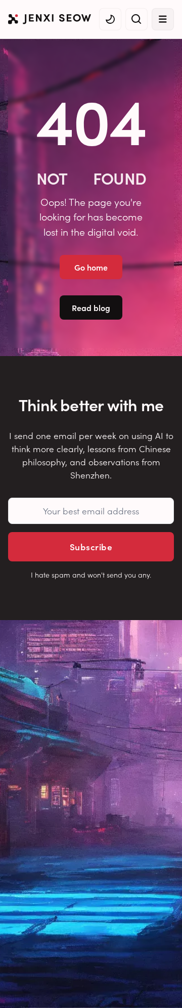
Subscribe (91, 546)
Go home (91, 267)
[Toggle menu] (163, 19)
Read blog (91, 307)
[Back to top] (162, 985)
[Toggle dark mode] (110, 19)
